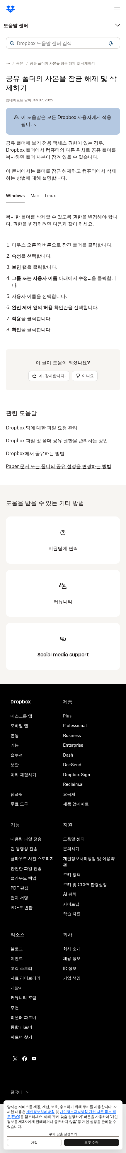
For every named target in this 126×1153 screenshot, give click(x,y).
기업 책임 (72, 977)
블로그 (17, 948)
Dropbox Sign (76, 774)
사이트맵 (71, 903)
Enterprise (73, 745)
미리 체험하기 (23, 774)
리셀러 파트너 (23, 1017)
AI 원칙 (69, 894)
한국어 (16, 1092)
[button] (12, 43)
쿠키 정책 (72, 874)
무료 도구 (19, 803)
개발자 (17, 987)
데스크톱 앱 (21, 715)
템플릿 (17, 794)
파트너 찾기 (21, 1036)
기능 (15, 745)
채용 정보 (72, 958)
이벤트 (17, 958)
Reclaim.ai (73, 784)
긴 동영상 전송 (24, 848)
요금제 (69, 794)
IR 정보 (69, 968)
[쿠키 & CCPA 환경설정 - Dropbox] (63, 1124)
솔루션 (17, 755)
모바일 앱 (19, 725)
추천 (15, 1007)
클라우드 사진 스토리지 (32, 858)
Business (72, 735)
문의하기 (71, 848)
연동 (15, 735)
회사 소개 (72, 948)
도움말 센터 (16, 25)
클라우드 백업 (23, 877)
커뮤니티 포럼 (23, 997)
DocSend (72, 764)
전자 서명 (19, 897)
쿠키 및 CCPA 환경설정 (85, 884)
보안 (15, 764)
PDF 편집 (19, 887)
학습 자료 (72, 913)
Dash (68, 755)
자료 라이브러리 (25, 977)
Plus (67, 715)
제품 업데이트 (76, 803)
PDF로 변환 (22, 907)
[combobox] (63, 43)
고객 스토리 (21, 968)
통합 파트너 (21, 1026)
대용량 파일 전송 (26, 838)
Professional (75, 725)
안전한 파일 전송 (26, 868)
